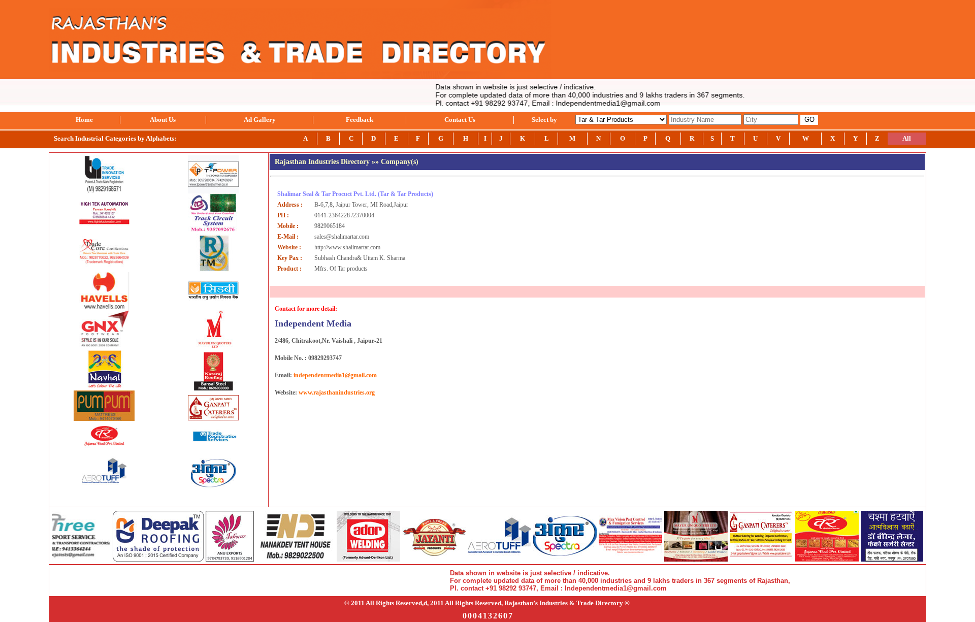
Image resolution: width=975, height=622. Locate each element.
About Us (163, 119)
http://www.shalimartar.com (347, 247)
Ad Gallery (260, 119)
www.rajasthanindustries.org (337, 392)
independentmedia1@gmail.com (335, 375)
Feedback (359, 119)
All (906, 138)
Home (84, 119)
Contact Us (459, 119)
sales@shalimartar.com (341, 236)
